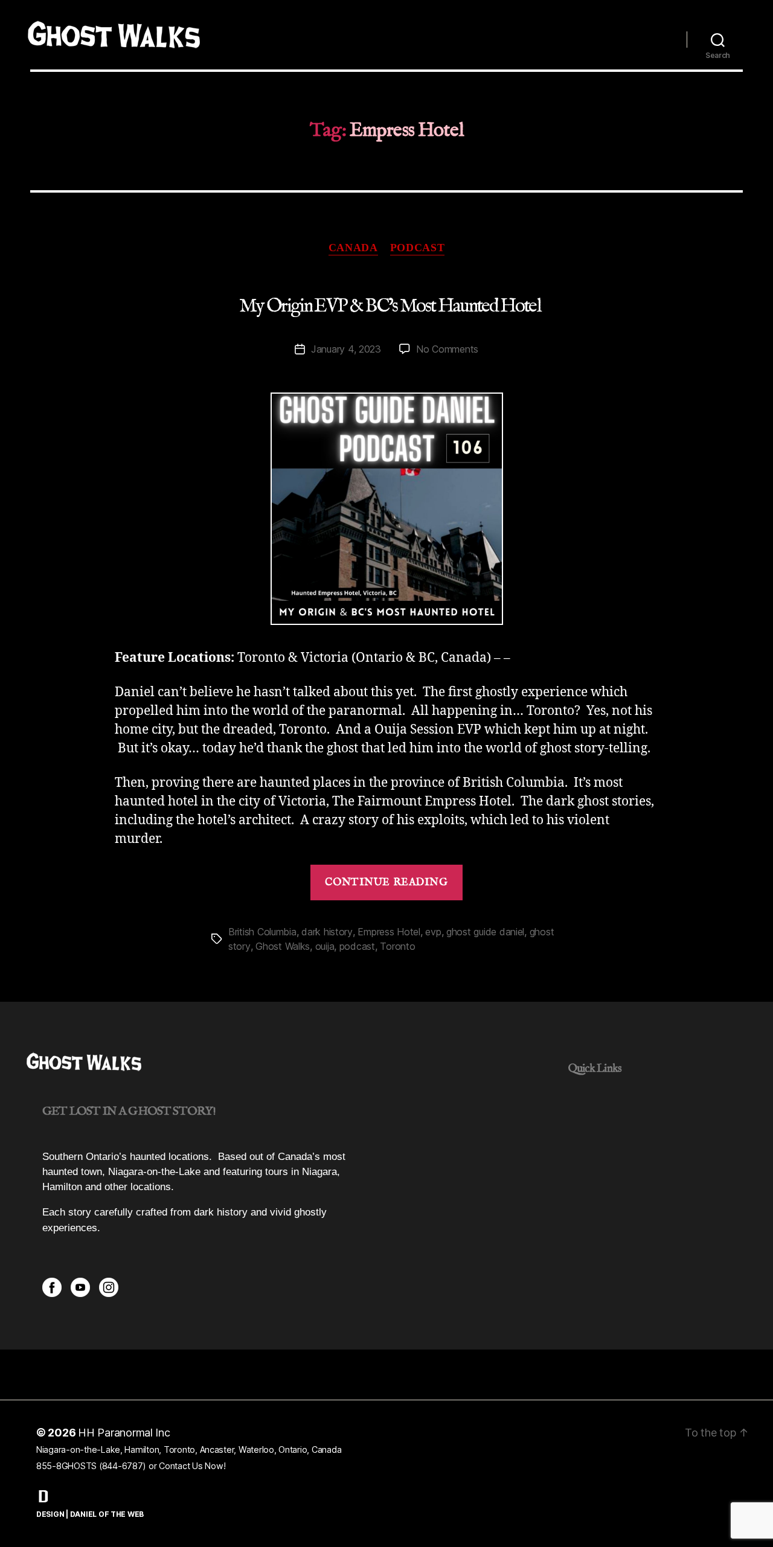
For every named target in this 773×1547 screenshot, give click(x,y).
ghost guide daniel (485, 932)
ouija (325, 946)
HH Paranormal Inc (124, 1432)
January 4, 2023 (346, 349)
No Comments (447, 349)
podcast (357, 946)
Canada (353, 248)
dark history (327, 932)
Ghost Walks (282, 946)
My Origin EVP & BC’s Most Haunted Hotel (389, 306)
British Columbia (262, 932)
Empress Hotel (389, 932)
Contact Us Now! (192, 1466)
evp (433, 932)
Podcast (417, 248)
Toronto (397, 946)
